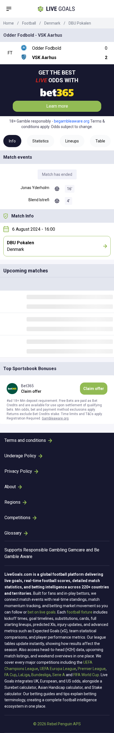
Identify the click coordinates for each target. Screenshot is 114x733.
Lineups (72, 141)
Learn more (57, 106)
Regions (12, 502)
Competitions (17, 517)
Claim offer (93, 388)
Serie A (58, 675)
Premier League (92, 668)
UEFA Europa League (58, 668)
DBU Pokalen (80, 23)
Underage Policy (20, 455)
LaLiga (24, 675)
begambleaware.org (71, 121)
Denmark (52, 23)
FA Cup (10, 675)
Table (100, 141)
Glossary (13, 533)
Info (12, 141)
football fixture (79, 612)
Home (8, 23)
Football (29, 23)
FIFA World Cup (86, 675)
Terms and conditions (25, 440)
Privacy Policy (18, 471)
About (10, 486)
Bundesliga (41, 675)
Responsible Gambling (45, 550)
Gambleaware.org (55, 418)
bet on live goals (42, 612)
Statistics (40, 141)
